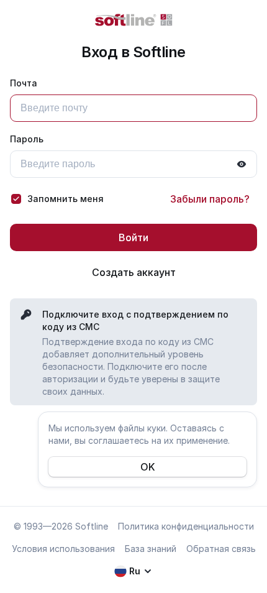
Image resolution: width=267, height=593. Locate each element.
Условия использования (63, 548)
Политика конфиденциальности (186, 526)
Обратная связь (221, 548)
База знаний (150, 548)
